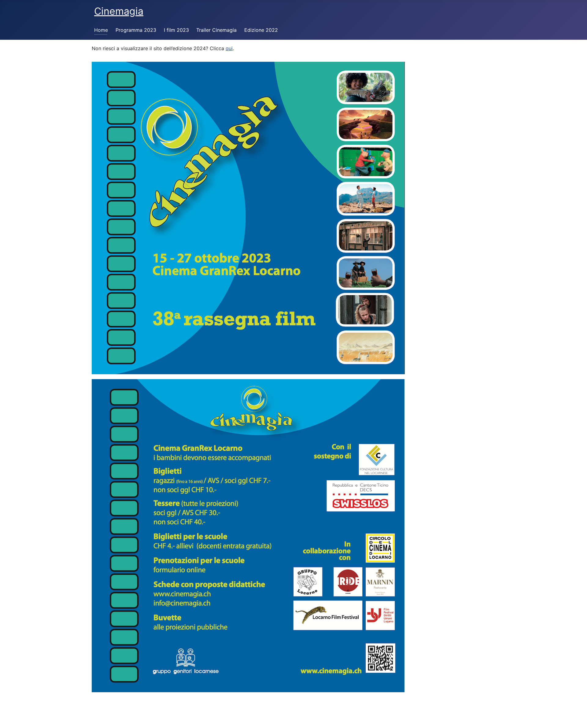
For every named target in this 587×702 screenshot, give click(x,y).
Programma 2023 (136, 30)
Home (101, 30)
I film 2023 (176, 30)
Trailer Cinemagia (216, 30)
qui (229, 48)
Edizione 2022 (261, 30)
